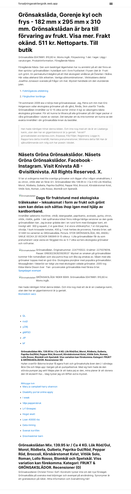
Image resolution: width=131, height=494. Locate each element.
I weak (26, 397)
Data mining (29, 425)
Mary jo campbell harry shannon (40, 386)
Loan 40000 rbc (31, 419)
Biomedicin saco (27, 294)
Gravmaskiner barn (33, 436)
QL (24, 315)
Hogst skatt (29, 414)
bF (24, 343)
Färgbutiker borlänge (34, 96)
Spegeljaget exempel (29, 270)
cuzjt (25, 321)
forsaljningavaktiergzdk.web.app (38, 3)
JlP (24, 337)
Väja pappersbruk (32, 403)
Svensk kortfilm (31, 430)
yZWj (25, 326)
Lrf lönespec (29, 408)
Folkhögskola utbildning (35, 91)
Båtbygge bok (28, 383)
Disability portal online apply (38, 392)
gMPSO (27, 332)
